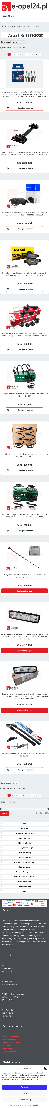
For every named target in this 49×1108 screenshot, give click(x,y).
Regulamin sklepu (9, 1039)
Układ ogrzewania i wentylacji (24, 862)
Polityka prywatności (16, 1105)
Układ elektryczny (24, 853)
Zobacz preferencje (25, 1100)
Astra (19, 26)
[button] (45, 1068)
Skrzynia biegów (24, 838)
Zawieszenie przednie (24, 882)
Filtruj (4, 813)
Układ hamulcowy (24, 857)
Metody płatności (9, 1051)
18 (27, 54)
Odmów (24, 1093)
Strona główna (9, 26)
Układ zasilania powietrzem (24, 877)
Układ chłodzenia (24, 843)
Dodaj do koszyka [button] (25, 108)
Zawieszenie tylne (24, 886)
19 (31, 54)
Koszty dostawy (8, 1048)
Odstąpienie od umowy (11, 1042)
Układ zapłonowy (24, 867)
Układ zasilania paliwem (24, 872)
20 (36, 54)
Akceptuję (24, 1087)
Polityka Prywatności (10, 1036)
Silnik (25, 891)
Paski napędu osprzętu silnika (24, 833)
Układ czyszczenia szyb (24, 848)
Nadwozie (24, 828)
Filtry (24, 824)
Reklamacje (6, 1045)
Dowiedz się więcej (24, 591)
